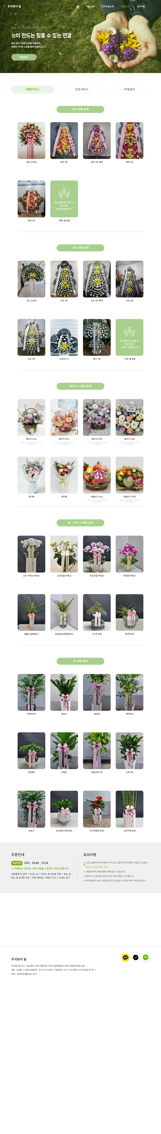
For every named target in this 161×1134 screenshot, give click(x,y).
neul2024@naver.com (27, 974)
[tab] (32, 89)
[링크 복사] (135, 957)
